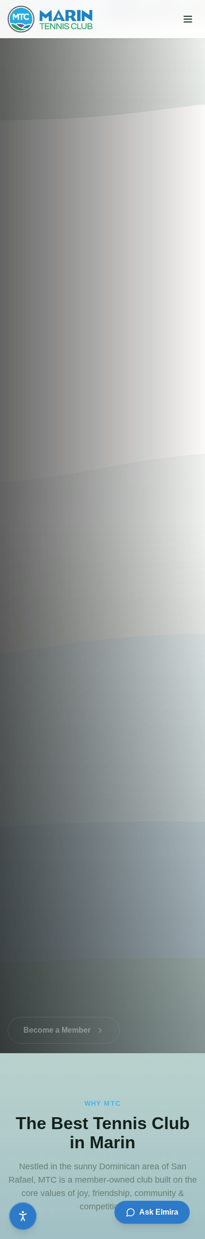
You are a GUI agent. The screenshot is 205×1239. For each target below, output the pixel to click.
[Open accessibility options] (23, 1216)
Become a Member (57, 1020)
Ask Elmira (158, 1212)
